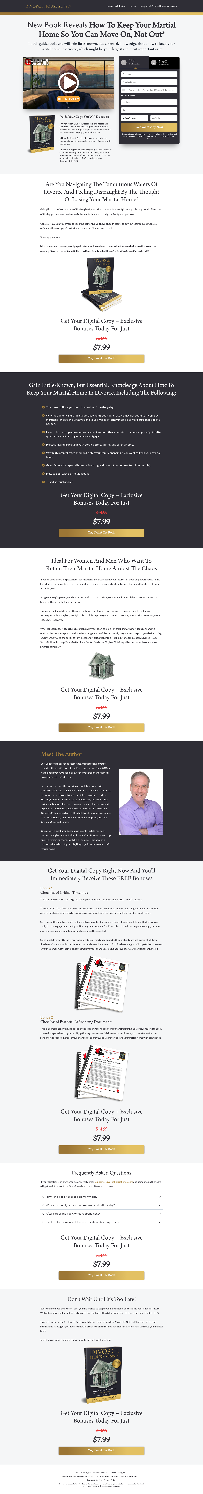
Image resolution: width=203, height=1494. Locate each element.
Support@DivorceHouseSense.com (158, 6)
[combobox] (124, 90)
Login (133, 6)
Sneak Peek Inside (116, 6)
